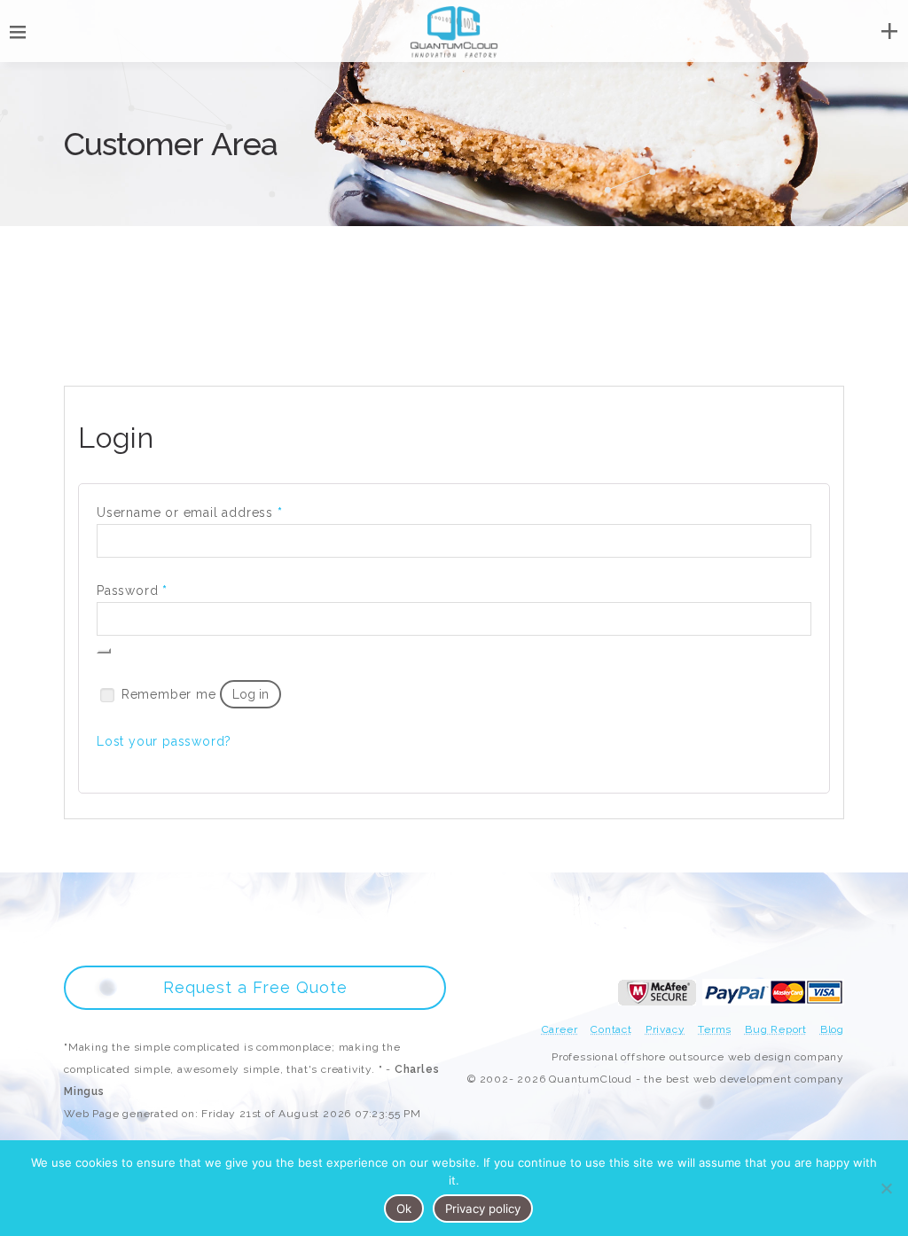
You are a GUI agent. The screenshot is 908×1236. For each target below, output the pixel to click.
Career (560, 1029)
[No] (886, 1188)
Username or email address (190, 512)
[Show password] (104, 650)
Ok (403, 1208)
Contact (611, 1029)
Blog (832, 1029)
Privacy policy (483, 1208)
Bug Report (776, 1029)
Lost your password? (164, 741)
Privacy (665, 1029)
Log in (250, 694)
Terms (715, 1029)
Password (132, 590)
